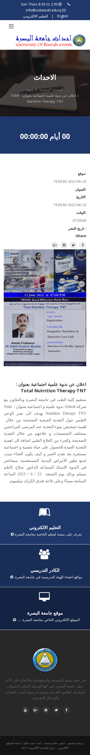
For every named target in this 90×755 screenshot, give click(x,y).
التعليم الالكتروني (35, 16)
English (62, 16)
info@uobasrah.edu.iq (43, 10)
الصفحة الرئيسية (51, 89)
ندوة (30, 89)
